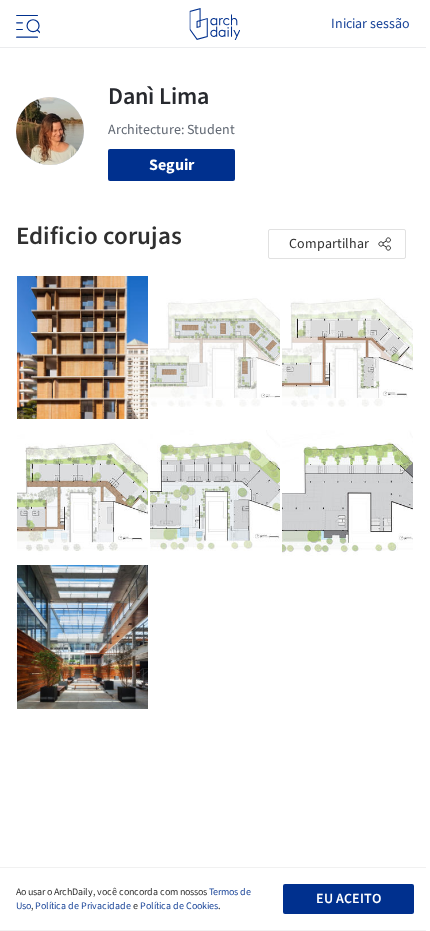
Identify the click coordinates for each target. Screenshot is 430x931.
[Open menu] (26, 24)
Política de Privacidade (83, 906)
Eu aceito (348, 899)
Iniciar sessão (370, 24)
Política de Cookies (179, 906)
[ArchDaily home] (214, 24)
